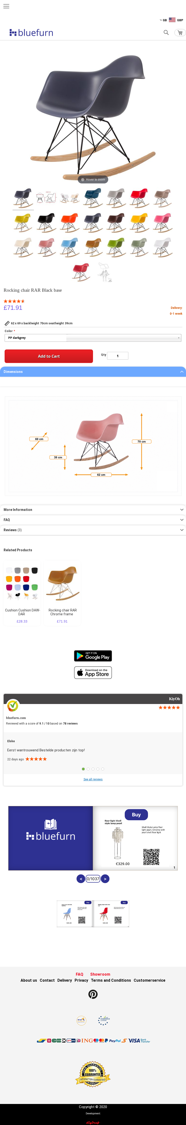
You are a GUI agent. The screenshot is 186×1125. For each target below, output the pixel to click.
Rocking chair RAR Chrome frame (63, 612)
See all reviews (93, 779)
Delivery (64, 980)
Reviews (12, 530)
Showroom (100, 974)
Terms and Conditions (111, 980)
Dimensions (13, 372)
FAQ (7, 520)
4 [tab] (97, 769)
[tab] (93, 372)
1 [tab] (83, 769)
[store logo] (31, 32)
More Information (18, 510)
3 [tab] (93, 769)
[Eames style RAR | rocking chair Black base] (46, 199)
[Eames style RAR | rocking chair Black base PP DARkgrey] (23, 199)
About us (29, 980)
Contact (47, 980)
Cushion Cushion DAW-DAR (22, 612)
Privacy (81, 980)
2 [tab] (88, 769)
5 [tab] (102, 769)
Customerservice (149, 980)
